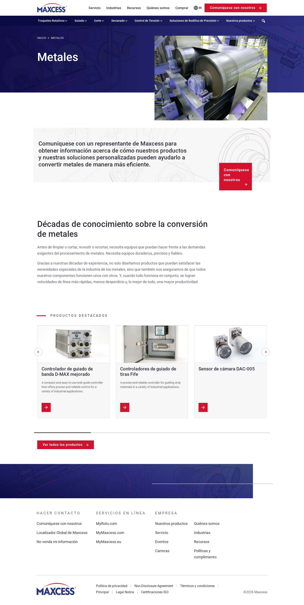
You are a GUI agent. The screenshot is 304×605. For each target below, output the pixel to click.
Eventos (161, 542)
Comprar (181, 8)
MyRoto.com (106, 523)
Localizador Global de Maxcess (62, 532)
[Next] (266, 352)
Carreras (162, 551)
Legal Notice (125, 592)
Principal (102, 592)
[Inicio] (52, 8)
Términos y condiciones (197, 586)
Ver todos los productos (63, 445)
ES (200, 7)
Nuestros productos (239, 20)
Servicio (95, 8)
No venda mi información (57, 542)
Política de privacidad (111, 586)
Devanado (118, 20)
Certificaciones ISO (155, 592)
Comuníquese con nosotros (232, 8)
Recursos (134, 8)
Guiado (79, 20)
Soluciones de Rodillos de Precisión (193, 20)
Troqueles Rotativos (51, 20)
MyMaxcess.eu (108, 542)
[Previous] (38, 352)
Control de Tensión (147, 20)
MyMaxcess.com (110, 532)
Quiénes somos (158, 8)
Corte (97, 20)
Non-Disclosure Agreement (153, 586)
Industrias (113, 8)
